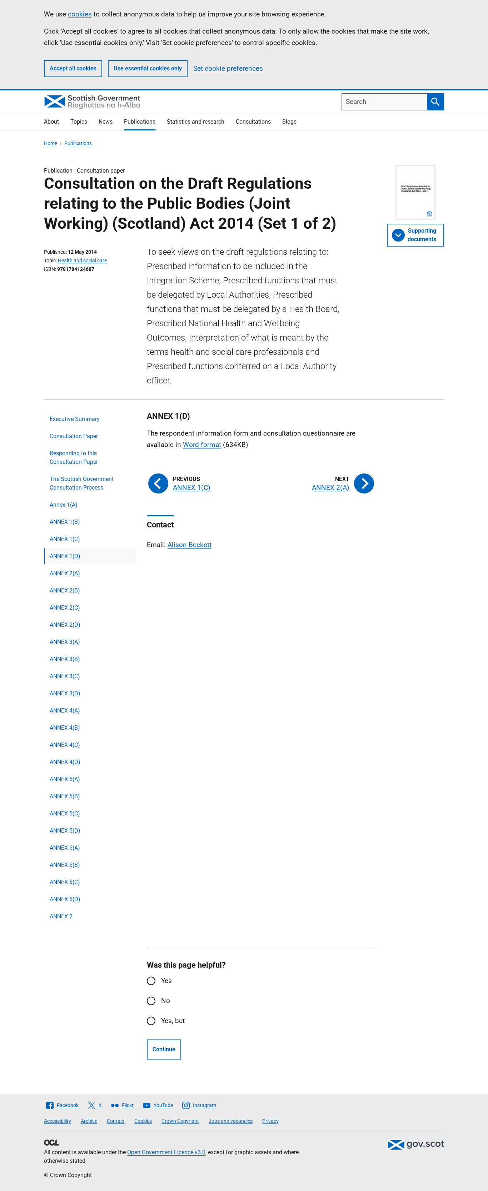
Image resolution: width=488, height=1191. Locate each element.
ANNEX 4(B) (65, 727)
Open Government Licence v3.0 (166, 1152)
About (51, 121)
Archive (89, 1121)
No (165, 1001)
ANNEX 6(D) (65, 899)
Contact (116, 1121)
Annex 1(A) (64, 504)
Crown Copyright (180, 1121)
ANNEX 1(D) (65, 556)
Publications (139, 121)
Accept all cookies (73, 68)
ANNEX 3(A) (65, 642)
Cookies (143, 1121)
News (106, 121)
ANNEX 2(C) (65, 607)
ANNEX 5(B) (65, 796)
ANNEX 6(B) (65, 865)
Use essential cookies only (148, 68)
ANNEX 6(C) (65, 882)
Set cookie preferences (228, 68)
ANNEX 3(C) (65, 676)
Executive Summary (75, 419)
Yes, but (173, 1021)
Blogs (289, 121)
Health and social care (82, 260)
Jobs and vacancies (231, 1121)
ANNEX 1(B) (65, 521)
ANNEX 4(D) (65, 762)
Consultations (253, 121)
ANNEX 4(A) (65, 710)
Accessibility (57, 1121)
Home (50, 143)
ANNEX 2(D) (65, 624)
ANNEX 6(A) (65, 847)
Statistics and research (195, 121)
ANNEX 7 (61, 916)
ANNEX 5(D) (65, 830)
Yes (166, 981)
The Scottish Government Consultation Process (82, 483)
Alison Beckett (189, 545)
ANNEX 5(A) (65, 779)
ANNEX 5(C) (65, 813)
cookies (80, 14)
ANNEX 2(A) (65, 573)
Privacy (270, 1121)
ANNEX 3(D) (65, 693)
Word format (202, 445)
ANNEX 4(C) (65, 744)
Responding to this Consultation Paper (74, 457)
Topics (78, 121)
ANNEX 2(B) (65, 590)
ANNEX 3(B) (65, 659)
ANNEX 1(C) (65, 539)
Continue (164, 1049)
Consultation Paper (74, 436)
